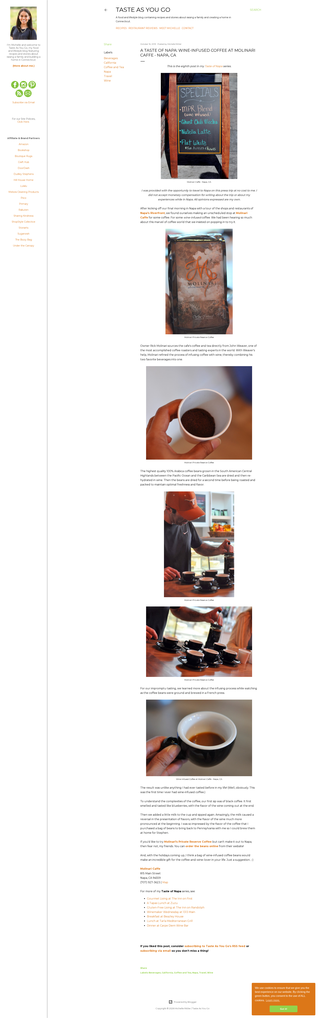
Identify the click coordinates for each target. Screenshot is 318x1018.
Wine (107, 80)
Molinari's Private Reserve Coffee (188, 841)
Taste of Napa (213, 66)
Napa (107, 71)
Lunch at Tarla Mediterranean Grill (170, 921)
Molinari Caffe (150, 868)
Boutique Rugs (23, 156)
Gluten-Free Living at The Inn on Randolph (175, 907)
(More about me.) (23, 65)
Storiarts (23, 227)
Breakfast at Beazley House (165, 916)
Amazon (23, 144)
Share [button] (108, 44)
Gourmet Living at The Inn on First (169, 898)
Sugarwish (23, 233)
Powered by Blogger (185, 1002)
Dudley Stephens (24, 174)
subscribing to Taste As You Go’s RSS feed (215, 946)
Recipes (121, 28)
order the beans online (202, 846)
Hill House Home (23, 180)
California (110, 62)
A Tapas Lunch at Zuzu (162, 903)
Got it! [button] (283, 1009)
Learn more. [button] (273, 1000)
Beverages (111, 58)
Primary (23, 203)
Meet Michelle (169, 28)
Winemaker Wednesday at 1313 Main (171, 912)
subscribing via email (155, 950)
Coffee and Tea (114, 67)
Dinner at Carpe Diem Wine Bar (167, 925)
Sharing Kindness (23, 215)
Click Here (23, 121)
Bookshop (23, 150)
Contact (187, 28)
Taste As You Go (143, 9)
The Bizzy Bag (23, 239)
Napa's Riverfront (152, 213)
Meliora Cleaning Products (23, 191)
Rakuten (23, 209)
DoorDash (23, 168)
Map (165, 882)
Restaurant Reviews (143, 28)
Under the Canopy (23, 245)
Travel (108, 76)
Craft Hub (23, 162)
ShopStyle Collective (23, 221)
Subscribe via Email (23, 102)
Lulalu (23, 185)
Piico (23, 197)
